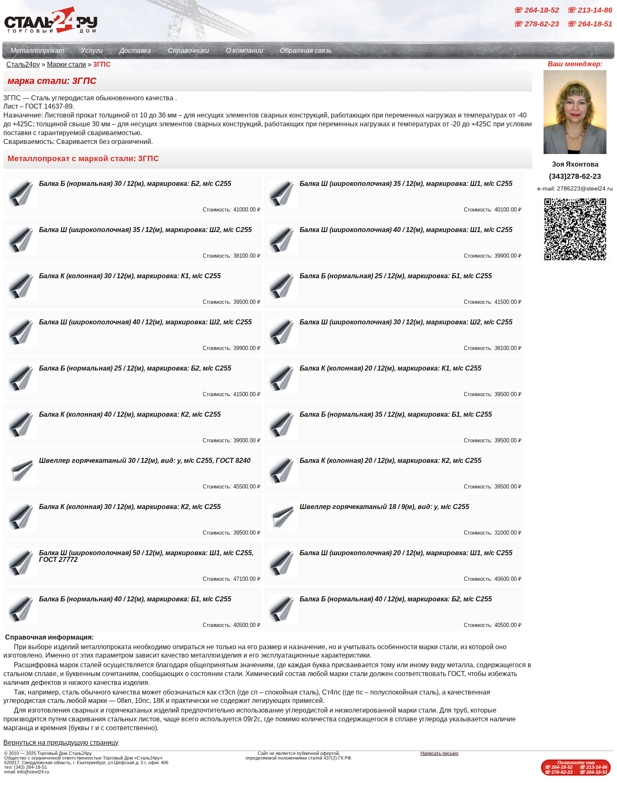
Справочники (188, 50)
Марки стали (66, 64)
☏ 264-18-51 (589, 24)
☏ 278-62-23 (537, 24)
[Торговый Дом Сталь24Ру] (50, 37)
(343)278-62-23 (575, 176)
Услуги (92, 50)
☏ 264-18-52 (537, 10)
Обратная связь (306, 50)
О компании (244, 50)
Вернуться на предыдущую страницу (60, 742)
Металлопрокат (37, 50)
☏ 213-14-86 (589, 10)
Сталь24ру (23, 64)
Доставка (135, 50)
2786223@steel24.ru (585, 188)
